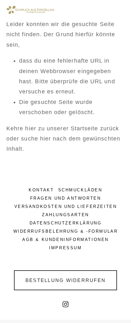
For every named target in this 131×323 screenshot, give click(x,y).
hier (30, 128)
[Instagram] (65, 304)
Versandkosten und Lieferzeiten (65, 206)
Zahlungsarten (65, 214)
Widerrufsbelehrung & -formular (65, 231)
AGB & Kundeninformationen (65, 239)
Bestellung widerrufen (65, 280)
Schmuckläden (80, 190)
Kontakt (41, 190)
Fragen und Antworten (65, 198)
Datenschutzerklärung (66, 223)
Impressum (65, 247)
